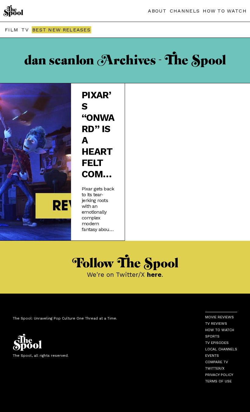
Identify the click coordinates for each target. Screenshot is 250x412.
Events (212, 355)
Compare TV (216, 362)
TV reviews (216, 323)
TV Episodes (217, 343)
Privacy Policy (219, 375)
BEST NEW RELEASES (61, 30)
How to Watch (219, 330)
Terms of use (218, 381)
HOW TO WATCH (225, 11)
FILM (11, 30)
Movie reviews (219, 317)
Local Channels (221, 349)
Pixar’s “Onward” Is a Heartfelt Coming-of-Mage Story (98, 134)
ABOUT (157, 11)
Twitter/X (214, 368)
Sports (212, 336)
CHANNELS (185, 11)
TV (25, 30)
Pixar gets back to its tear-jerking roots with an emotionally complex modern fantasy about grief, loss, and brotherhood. (98, 209)
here (154, 274)
